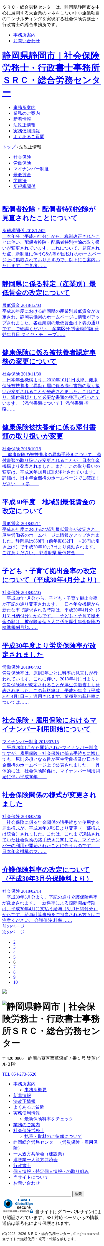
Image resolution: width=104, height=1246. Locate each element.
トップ (9, 147)
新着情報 (22, 119)
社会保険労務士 (28, 1130)
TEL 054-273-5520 (19, 1074)
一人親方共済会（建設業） (40, 1154)
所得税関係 (24, 186)
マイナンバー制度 (31, 168)
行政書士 (22, 1165)
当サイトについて (31, 1177)
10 (15, 982)
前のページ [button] (13, 926)
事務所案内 (24, 35)
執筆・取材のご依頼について (53, 1136)
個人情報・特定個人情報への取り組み (51, 1171)
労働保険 (22, 163)
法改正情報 (24, 125)
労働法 (20, 180)
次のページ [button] (13, 932)
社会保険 (22, 157)
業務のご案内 (26, 113)
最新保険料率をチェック (48, 1118)
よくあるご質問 (28, 136)
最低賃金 (22, 174)
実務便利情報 (26, 130)
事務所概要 (35, 1089)
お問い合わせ (26, 40)
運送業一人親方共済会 (35, 1159)
